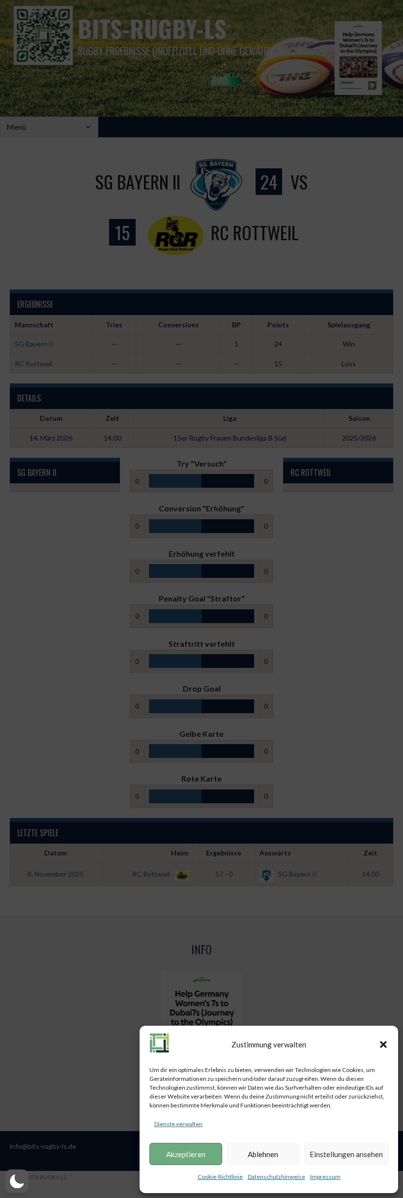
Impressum (325, 1176)
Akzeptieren (185, 1154)
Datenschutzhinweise (276, 1176)
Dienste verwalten (178, 1124)
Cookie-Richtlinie (220, 1176)
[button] (383, 1044)
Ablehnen (263, 1154)
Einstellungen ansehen (346, 1154)
